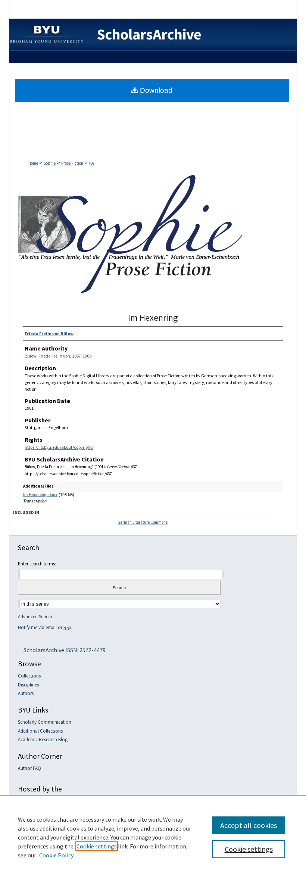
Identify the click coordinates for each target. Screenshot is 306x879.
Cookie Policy (56, 855)
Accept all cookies (248, 825)
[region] (153, 837)
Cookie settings (96, 846)
